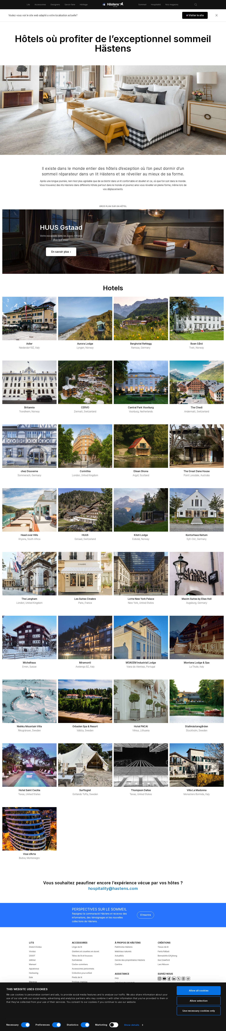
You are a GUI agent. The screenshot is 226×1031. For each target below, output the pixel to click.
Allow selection (199, 1000)
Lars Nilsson (163, 964)
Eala (31, 977)
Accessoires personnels (83, 969)
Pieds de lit (77, 977)
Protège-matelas (79, 982)
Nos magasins (171, 4)
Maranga (33, 982)
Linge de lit (77, 947)
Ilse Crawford (164, 960)
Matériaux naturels (123, 951)
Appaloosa (34, 969)
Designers (55, 4)
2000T (32, 956)
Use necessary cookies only (198, 1010)
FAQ (117, 978)
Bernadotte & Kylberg (167, 956)
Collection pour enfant (82, 973)
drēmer (32, 960)
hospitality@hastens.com (113, 888)
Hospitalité (156, 4)
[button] (195, 15)
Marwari (32, 964)
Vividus (32, 951)
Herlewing (33, 973)
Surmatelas (77, 960)
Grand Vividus (35, 947)
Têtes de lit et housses (82, 956)
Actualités (119, 956)
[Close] (216, 15)
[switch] (56, 1024)
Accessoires (40, 4)
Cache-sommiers (80, 964)
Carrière (118, 964)
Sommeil (142, 4)
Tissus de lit (163, 947)
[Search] (195, 4)
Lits (28, 4)
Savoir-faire (70, 4)
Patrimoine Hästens (124, 947)
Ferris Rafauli (163, 951)
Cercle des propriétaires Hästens (130, 960)
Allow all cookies (198, 990)
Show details (131, 1024)
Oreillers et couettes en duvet (85, 951)
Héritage (84, 4)
